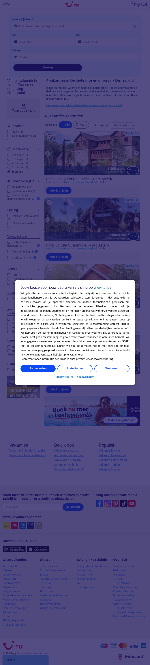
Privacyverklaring (65, 377)
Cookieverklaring (85, 377)
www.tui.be (102, 287)
